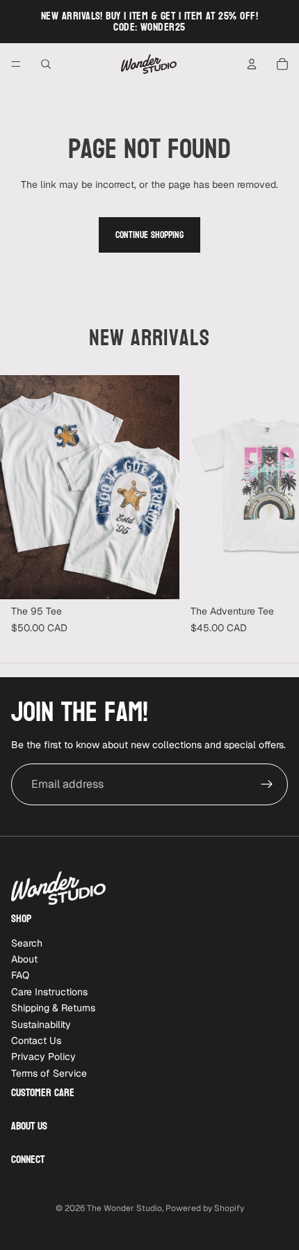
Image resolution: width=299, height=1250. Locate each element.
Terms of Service (49, 1073)
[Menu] (16, 64)
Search (26, 943)
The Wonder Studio (124, 1208)
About (24, 959)
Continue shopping (149, 235)
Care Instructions (49, 992)
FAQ (20, 975)
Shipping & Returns (53, 1008)
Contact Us (36, 1040)
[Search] (46, 64)
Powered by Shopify (204, 1208)
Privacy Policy (43, 1056)
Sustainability (41, 1024)
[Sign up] (267, 784)
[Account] (251, 64)
